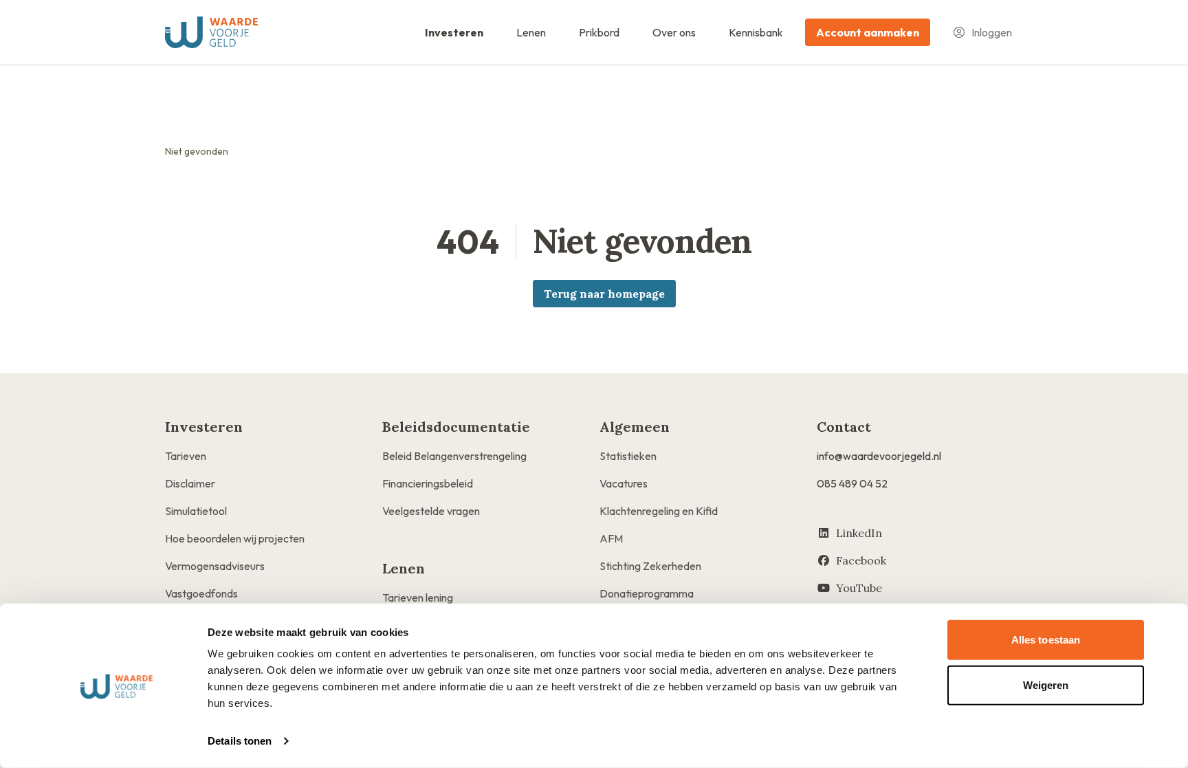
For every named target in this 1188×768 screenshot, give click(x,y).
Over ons (674, 32)
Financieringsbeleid (427, 483)
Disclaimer (190, 483)
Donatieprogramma (647, 593)
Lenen (531, 32)
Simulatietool (196, 511)
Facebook (861, 560)
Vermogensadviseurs (215, 566)
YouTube (859, 588)
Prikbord (599, 32)
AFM (611, 538)
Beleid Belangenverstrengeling (454, 456)
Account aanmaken (867, 32)
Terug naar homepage (604, 293)
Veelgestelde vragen (431, 511)
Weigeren (1046, 684)
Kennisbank (756, 32)
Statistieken (628, 456)
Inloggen (991, 32)
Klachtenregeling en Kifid (659, 511)
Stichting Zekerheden (650, 566)
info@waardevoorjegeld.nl (879, 456)
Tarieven (185, 456)
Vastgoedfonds (201, 593)
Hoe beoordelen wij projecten (235, 538)
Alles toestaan (1045, 640)
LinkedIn (859, 533)
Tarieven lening (417, 597)
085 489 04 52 (852, 483)
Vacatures (624, 483)
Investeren (454, 32)
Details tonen (240, 741)
